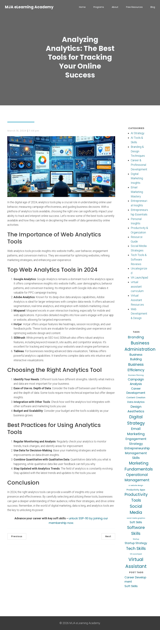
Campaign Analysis (136, 381)
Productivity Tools (136, 497)
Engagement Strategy (135, 441)
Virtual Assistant (136, 562)
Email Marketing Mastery (137, 192)
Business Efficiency (136, 367)
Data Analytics (136, 402)
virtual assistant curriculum (137, 286)
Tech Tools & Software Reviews (139, 259)
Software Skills (136, 530)
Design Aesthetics (136, 408)
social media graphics (136, 518)
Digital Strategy (136, 420)
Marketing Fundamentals (139, 466)
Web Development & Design (139, 313)
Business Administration (140, 346)
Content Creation (135, 397)
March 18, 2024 (17, 130)
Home (82, 7)
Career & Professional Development (139, 165)
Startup (136, 539)
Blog (152, 7)
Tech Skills (136, 548)
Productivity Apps (136, 489)
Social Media (136, 509)
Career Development (135, 391)
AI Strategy (137, 133)
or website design (136, 485)
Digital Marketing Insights (137, 178)
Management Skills (136, 455)
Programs (98, 7)
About (115, 7)
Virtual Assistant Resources (137, 300)
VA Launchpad (139, 277)
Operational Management (137, 477)
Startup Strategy (136, 543)
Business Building (136, 357)
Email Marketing (136, 431)
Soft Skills (136, 522)
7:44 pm (34, 130)
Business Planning (136, 375)
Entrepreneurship (137, 448)
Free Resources (134, 7)
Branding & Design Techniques (138, 151)
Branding (136, 337)
